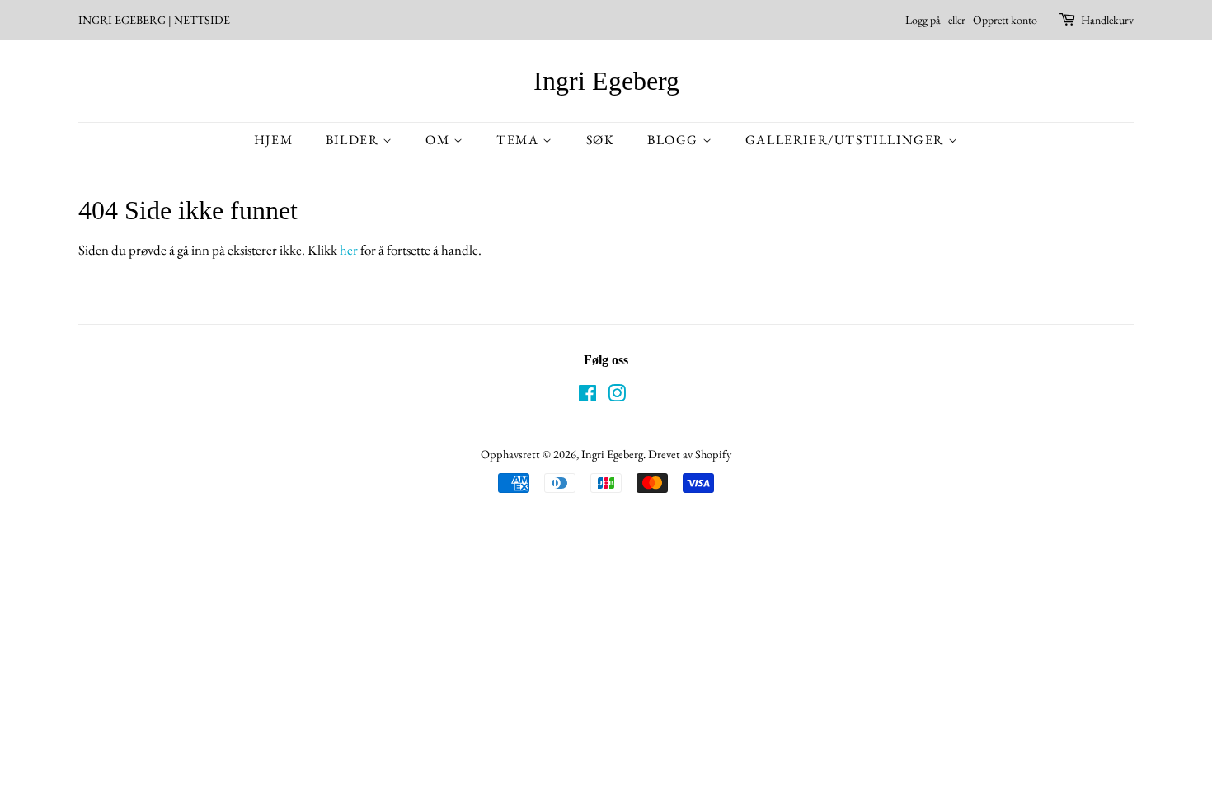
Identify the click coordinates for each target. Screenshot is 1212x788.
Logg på (923, 19)
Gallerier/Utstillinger (846, 139)
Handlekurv (1107, 19)
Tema (519, 139)
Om (439, 139)
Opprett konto (1005, 19)
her (349, 250)
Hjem (273, 139)
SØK (600, 139)
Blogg (674, 139)
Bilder (354, 139)
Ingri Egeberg (606, 81)
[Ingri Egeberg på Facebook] (587, 396)
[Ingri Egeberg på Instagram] (617, 396)
